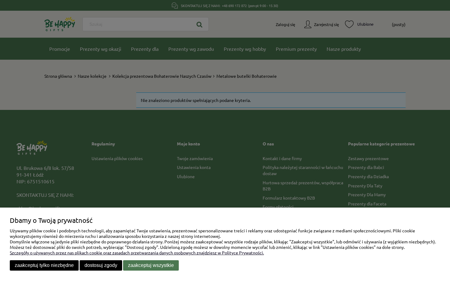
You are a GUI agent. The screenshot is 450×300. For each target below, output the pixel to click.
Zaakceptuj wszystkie (151, 265)
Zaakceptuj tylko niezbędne (44, 265)
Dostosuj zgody (100, 265)
